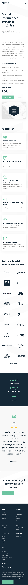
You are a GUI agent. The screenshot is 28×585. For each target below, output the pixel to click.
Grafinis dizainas (19, 523)
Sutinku (7, 581)
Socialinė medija (19, 527)
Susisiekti (20, 97)
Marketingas (4, 542)
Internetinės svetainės (17, 30)
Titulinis (3, 30)
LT (23, 3)
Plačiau (4, 563)
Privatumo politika (5, 523)
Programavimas (19, 514)
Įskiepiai (3, 545)
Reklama (17, 525)
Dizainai (3, 540)
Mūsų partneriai (19, 536)
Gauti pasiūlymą (8, 492)
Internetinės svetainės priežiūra (10, 31)
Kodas (3, 547)
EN (21, 3)
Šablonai (3, 538)
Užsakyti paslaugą (8, 97)
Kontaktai (4, 518)
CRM (17, 516)
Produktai (4, 527)
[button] (11, 461)
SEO (16, 520)
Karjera (3, 520)
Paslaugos (9, 30)
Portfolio (4, 516)
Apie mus (4, 514)
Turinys (17, 529)
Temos (3, 536)
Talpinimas (18, 518)
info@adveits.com (6, 561)
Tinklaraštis (4, 525)
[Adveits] (5, 3)
